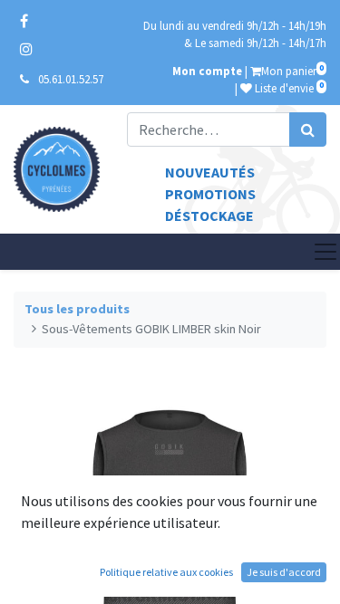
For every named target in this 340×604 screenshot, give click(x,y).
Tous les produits (77, 309)
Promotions (210, 194)
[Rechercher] (307, 129)
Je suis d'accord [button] (284, 572)
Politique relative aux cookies (166, 572)
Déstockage (209, 215)
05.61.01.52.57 (70, 79)
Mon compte (207, 70)
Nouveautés (210, 172)
